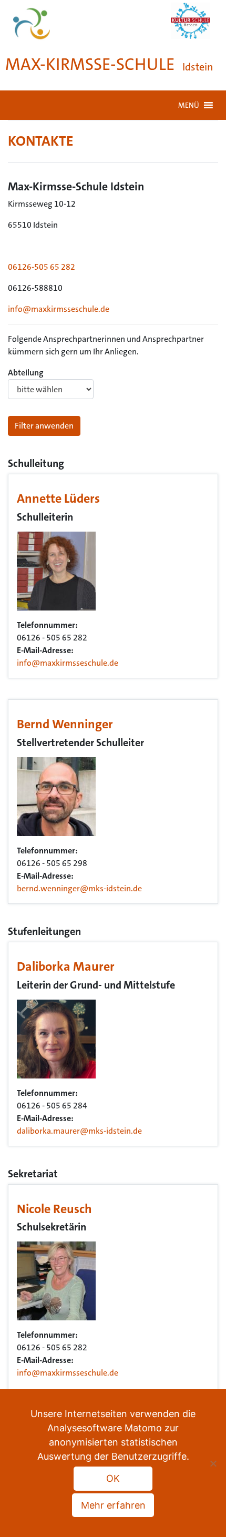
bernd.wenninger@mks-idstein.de (79, 888)
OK (113, 1478)
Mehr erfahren (113, 1505)
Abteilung (26, 372)
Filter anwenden (44, 425)
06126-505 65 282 (41, 266)
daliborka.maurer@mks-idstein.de (79, 1130)
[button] (188, 105)
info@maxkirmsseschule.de (58, 308)
